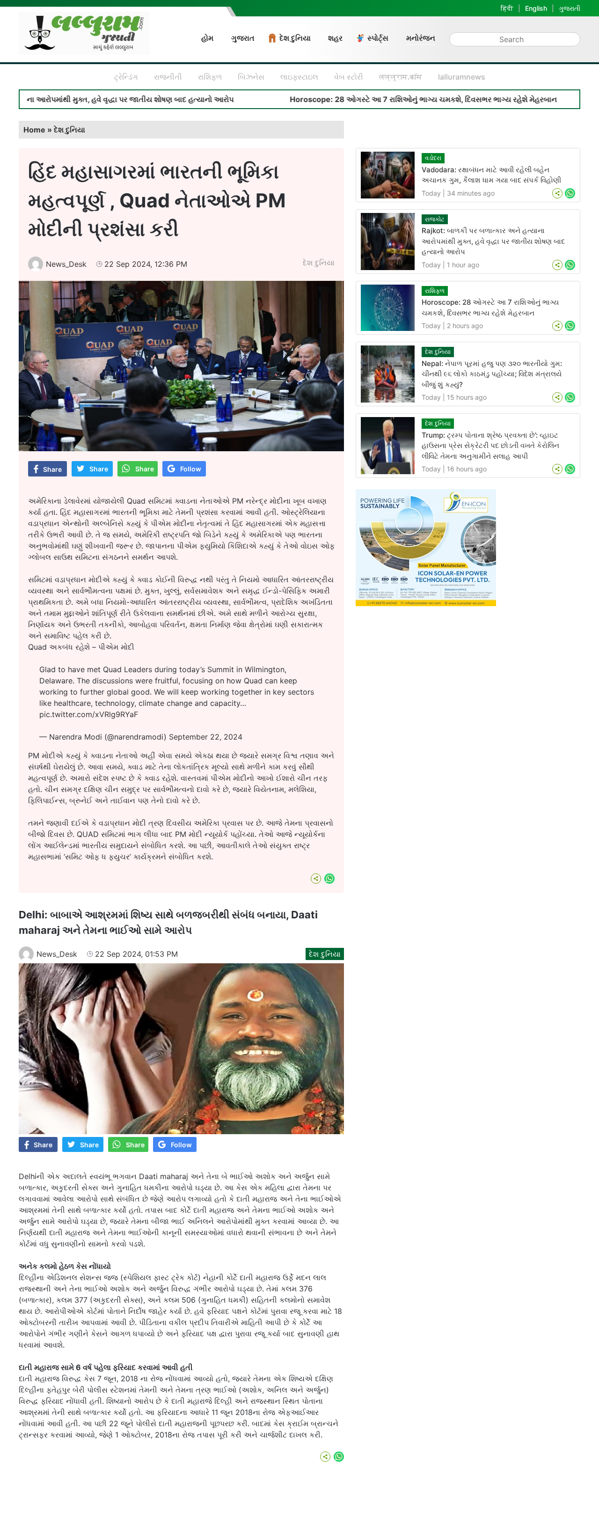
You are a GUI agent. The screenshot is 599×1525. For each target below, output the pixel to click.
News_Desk (66, 264)
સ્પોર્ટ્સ (377, 38)
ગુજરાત (243, 38)
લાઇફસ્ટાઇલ (299, 76)
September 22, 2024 (205, 736)
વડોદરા (433, 157)
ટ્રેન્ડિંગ (126, 76)
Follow (190, 469)
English (536, 8)
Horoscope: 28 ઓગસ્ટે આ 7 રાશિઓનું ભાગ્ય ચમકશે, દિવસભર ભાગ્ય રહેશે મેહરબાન (366, 99)
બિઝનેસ (251, 76)
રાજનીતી (168, 76)
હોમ (207, 38)
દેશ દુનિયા (295, 38)
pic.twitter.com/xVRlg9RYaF (88, 714)
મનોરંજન (420, 38)
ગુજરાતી (569, 8)
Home (34, 129)
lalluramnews (461, 76)
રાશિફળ (210, 76)
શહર (335, 38)
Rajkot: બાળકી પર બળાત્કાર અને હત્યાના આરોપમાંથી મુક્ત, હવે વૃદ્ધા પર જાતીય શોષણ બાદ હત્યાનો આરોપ (493, 241)
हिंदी (507, 8)
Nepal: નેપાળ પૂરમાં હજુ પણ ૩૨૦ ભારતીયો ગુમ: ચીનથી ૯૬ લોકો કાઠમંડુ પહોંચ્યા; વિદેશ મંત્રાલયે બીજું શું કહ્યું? (492, 374)
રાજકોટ (435, 219)
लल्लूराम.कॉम (400, 76)
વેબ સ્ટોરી (348, 76)
